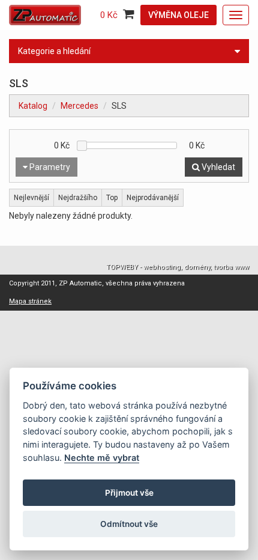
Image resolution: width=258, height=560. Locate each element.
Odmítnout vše (129, 524)
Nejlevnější (31, 197)
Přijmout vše (129, 493)
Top (112, 197)
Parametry (49, 167)
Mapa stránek (30, 301)
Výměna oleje (178, 15)
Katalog (33, 106)
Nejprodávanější (153, 197)
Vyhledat (217, 167)
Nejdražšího (77, 197)
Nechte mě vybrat (101, 457)
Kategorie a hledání (54, 51)
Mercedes (79, 106)
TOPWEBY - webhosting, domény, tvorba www (177, 267)
